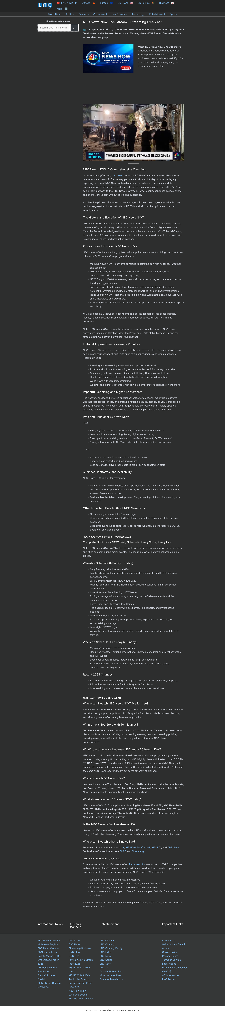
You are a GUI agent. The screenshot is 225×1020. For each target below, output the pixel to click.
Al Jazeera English (48, 944)
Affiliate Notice (170, 975)
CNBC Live (75, 952)
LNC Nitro (105, 956)
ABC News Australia (49, 940)
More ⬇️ (62, 8)
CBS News (173, 847)
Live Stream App (137, 864)
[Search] (74, 27)
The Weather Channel (81, 998)
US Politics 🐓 (146, 3)
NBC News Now (77, 990)
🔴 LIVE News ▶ (67, 3)
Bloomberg (138, 851)
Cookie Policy (169, 952)
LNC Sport (105, 963)
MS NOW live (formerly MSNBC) (143, 847)
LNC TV (104, 967)
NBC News (118, 175)
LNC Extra (105, 952)
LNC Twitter (168, 979)
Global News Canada (49, 983)
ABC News (75, 940)
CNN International (47, 952)
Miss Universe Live (110, 975)
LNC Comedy (107, 944)
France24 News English (46, 977)
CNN (121, 847)
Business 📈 (166, 3)
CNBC (123, 851)
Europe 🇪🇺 (106, 3)
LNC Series (106, 959)
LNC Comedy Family (111, 948)
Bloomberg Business (80, 948)
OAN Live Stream (78, 994)
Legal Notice (169, 963)
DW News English (47, 967)
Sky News (43, 987)
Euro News (43, 971)
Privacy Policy (170, 956)
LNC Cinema (107, 940)
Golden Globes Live (111, 971)
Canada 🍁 (88, 3)
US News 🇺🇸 (125, 3)
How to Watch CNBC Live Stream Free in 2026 (49, 960)
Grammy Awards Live (111, 979)
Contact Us (168, 940)
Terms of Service (171, 959)
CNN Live (74, 956)
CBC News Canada (48, 948)
